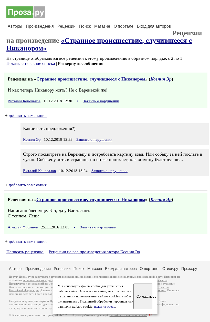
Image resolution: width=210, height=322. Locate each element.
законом (162, 280)
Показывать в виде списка (30, 63)
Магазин (102, 26)
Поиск (85, 26)
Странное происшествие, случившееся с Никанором (90, 79)
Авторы (15, 26)
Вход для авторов (154, 26)
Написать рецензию (25, 251)
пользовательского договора (41, 280)
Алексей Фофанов (23, 227)
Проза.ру (189, 268)
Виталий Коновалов (24, 101)
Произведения (40, 26)
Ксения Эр (161, 79)
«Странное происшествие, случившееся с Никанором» (99, 44)
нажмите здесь (104, 306)
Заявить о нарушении (101, 101)
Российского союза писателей (128, 315)
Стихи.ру (170, 268)
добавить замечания (28, 115)
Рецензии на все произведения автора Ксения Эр (94, 251)
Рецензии (66, 26)
